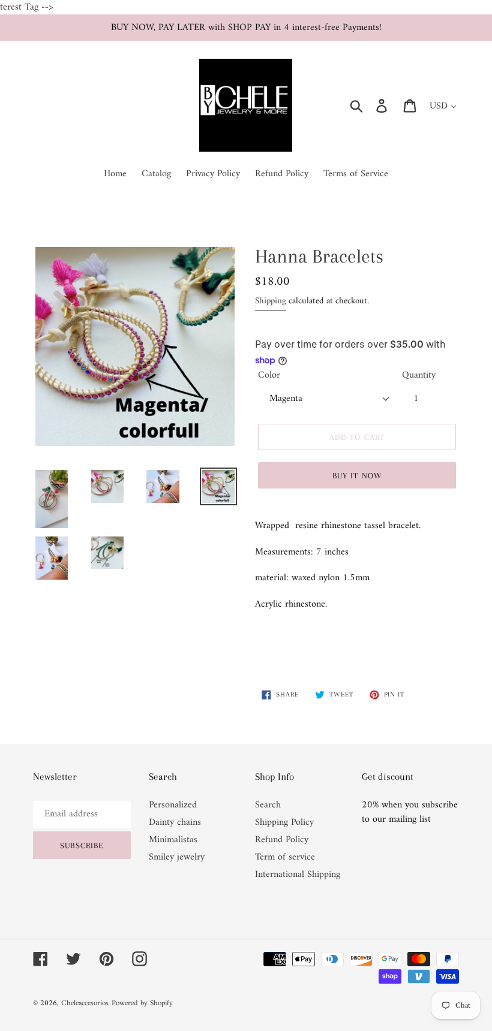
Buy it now (357, 475)
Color (269, 375)
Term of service (285, 857)
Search (268, 805)
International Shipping (297, 874)
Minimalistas (173, 839)
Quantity (419, 375)
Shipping (270, 301)
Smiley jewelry (177, 857)
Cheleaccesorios (85, 1003)
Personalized (173, 805)
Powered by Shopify (142, 1003)
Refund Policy (281, 839)
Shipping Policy (284, 822)
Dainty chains (175, 822)
